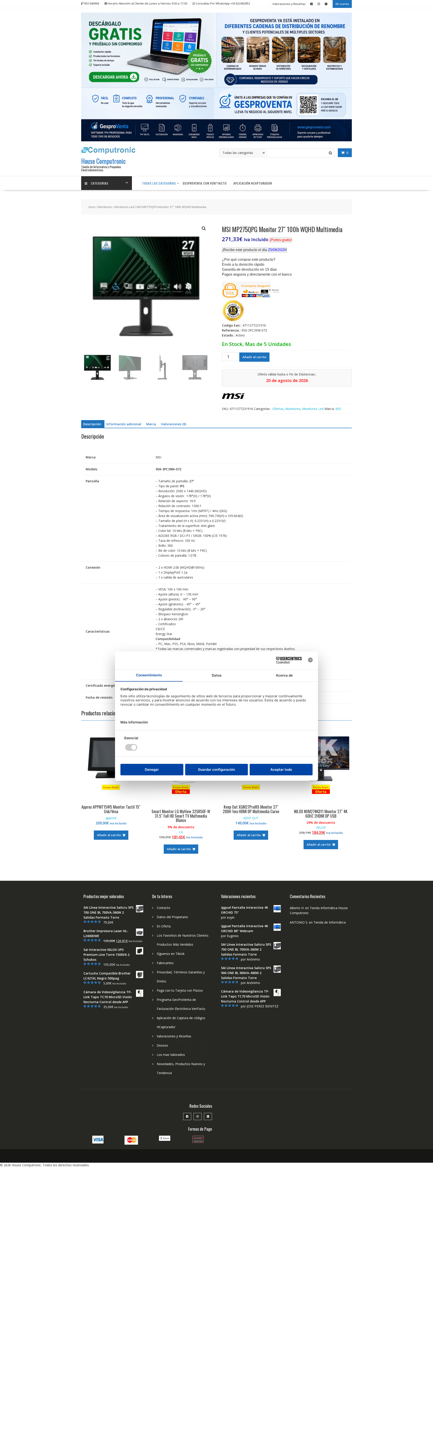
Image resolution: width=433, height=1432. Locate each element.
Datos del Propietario (172, 917)
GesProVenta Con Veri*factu (205, 183)
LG (181, 832)
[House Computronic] (216, 140)
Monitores (105, 207)
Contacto (163, 908)
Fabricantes (165, 963)
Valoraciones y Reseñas (289, 4)
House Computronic (103, 161)
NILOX (321, 827)
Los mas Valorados (171, 1054)
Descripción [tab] (92, 424)
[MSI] (233, 397)
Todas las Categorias (159, 183)
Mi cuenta (342, 4)
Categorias (99, 183)
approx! (111, 818)
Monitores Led (124, 207)
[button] (204, 228)
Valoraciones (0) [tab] (173, 424)
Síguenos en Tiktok (170, 954)
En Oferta (164, 926)
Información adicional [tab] (123, 424)
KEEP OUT (251, 818)
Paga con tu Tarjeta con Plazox (180, 990)
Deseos (162, 1045)
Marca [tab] (151, 424)
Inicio (92, 207)
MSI (338, 409)
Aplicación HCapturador (252, 183)
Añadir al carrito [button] (109, 835)
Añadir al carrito (254, 357)
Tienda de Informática (329, 922)
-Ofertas (277, 409)
